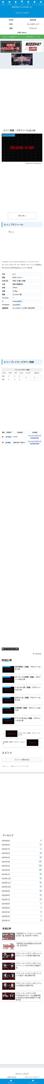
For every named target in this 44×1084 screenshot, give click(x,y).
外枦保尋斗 (8, 437)
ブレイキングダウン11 (34, 441)
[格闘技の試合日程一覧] (11, 47)
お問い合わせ (11, 1077)
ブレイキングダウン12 (34, 435)
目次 (20, 216)
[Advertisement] (22, 100)
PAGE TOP (40, 1049)
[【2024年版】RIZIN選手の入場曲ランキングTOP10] (22, 59)
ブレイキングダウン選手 (11, 649)
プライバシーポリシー (32, 1077)
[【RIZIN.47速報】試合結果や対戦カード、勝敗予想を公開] (33, 47)
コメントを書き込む (22, 760)
